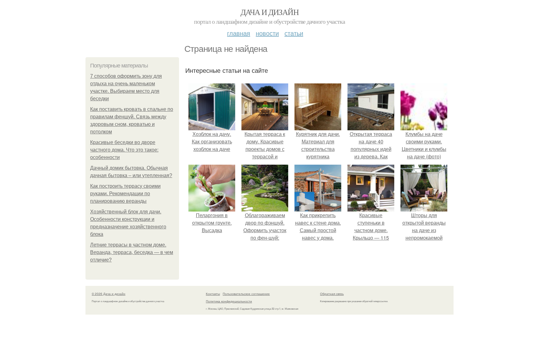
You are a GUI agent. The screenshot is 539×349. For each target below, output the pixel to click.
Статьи (293, 32)
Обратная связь (332, 294)
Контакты (213, 294)
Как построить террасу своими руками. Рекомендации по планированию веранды (125, 193)
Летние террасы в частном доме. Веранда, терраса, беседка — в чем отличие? (131, 252)
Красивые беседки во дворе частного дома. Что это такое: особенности (124, 150)
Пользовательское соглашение (246, 294)
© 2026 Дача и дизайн (108, 294)
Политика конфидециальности (229, 301)
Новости (267, 32)
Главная (238, 32)
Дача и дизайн (269, 12)
